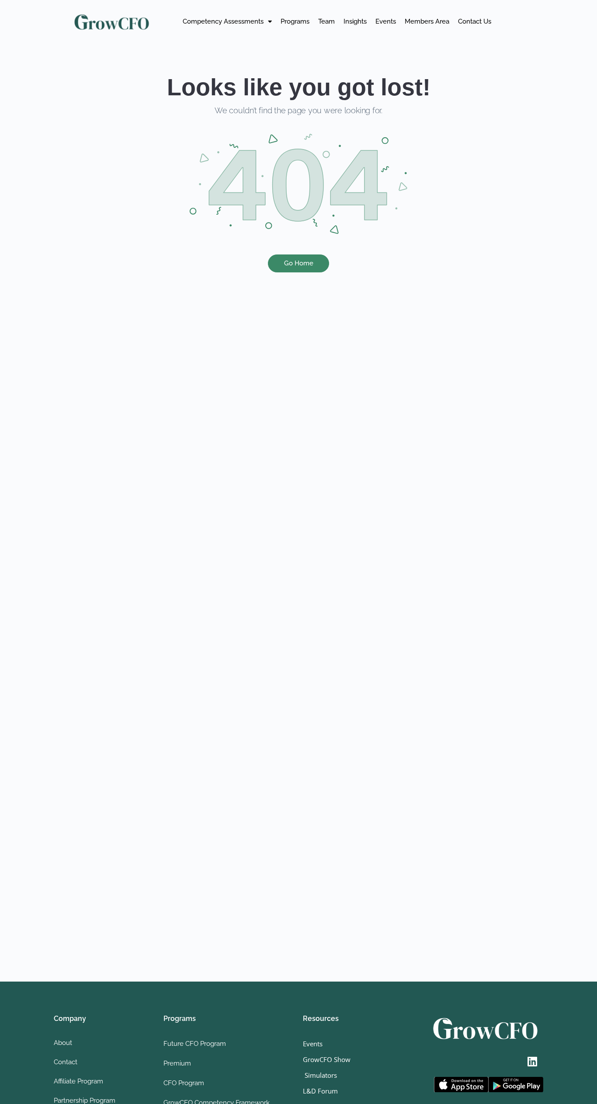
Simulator (318, 1075)
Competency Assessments (223, 21)
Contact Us (474, 21)
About (63, 1043)
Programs (295, 21)
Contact (65, 1062)
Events (385, 21)
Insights (355, 21)
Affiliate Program (78, 1081)
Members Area (427, 21)
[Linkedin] (532, 1062)
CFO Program (183, 1083)
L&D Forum (320, 1091)
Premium (177, 1063)
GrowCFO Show (327, 1059)
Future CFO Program (194, 1044)
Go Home (298, 263)
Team (326, 21)
